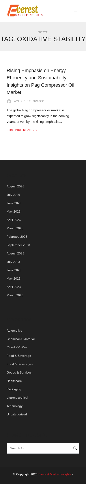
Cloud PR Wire (17, 347)
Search (75, 449)
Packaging (14, 389)
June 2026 (14, 203)
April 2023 (14, 287)
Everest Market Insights (54, 474)
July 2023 (13, 261)
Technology (14, 406)
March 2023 (15, 295)
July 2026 (13, 194)
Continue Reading (22, 130)
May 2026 (14, 211)
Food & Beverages (20, 364)
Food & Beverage (19, 355)
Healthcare (14, 381)
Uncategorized (17, 414)
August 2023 (15, 253)
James (17, 101)
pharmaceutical (17, 397)
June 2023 (14, 270)
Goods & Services (19, 372)
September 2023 (18, 245)
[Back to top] (81, 479)
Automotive (14, 330)
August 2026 (15, 186)
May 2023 (14, 278)
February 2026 (17, 236)
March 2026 (15, 228)
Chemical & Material (21, 339)
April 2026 (14, 220)
